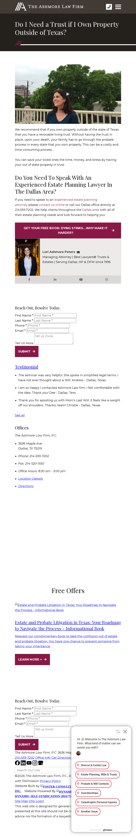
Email (20, 330)
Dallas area (90, 210)
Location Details (30, 479)
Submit (24, 351)
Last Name (24, 320)
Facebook (29, 279)
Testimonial (26, 367)
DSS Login (36, 801)
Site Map (21, 801)
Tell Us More (24, 343)
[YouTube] (29, 764)
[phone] (109, 7)
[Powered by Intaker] (108, 830)
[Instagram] (35, 764)
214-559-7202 (24, 758)
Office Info (42, 758)
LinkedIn (55, 279)
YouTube (80, 279)
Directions (26, 486)
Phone (21, 325)
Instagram (106, 279)
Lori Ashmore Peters (58, 252)
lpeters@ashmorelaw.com (79, 252)
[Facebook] (18, 764)
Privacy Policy (50, 781)
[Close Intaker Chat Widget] (125, 731)
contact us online (52, 205)
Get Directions (62, 758)
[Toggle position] (118, 731)
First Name (24, 315)
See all (20, 415)
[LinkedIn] (24, 764)
